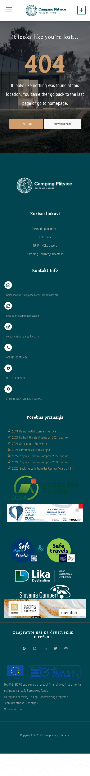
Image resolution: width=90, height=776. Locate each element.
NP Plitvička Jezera (45, 245)
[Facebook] (24, 648)
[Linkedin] (45, 648)
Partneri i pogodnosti (45, 228)
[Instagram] (34, 648)
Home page (26, 124)
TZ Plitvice (45, 237)
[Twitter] (55, 648)
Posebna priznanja (45, 417)
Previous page (62, 124)
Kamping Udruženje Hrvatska (45, 254)
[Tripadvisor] (66, 648)
